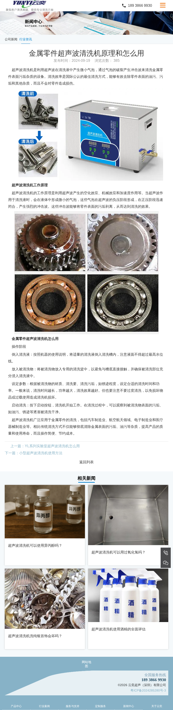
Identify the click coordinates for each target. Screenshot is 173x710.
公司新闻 (11, 39)
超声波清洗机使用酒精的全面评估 (118, 629)
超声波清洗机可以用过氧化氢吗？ (118, 552)
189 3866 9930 (140, 5)
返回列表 (86, 462)
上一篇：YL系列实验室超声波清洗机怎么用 (45, 446)
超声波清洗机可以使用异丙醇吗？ (35, 545)
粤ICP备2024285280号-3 (148, 690)
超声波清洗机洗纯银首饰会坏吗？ (35, 636)
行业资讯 (25, 39)
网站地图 (86, 664)
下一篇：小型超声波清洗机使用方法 (33, 453)
